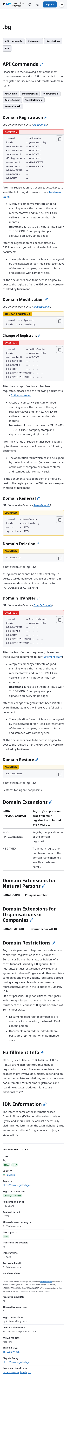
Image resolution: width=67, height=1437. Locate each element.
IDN (7, 48)
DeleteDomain (12, 100)
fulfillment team (21, 395)
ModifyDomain (30, 93)
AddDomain (11, 93)
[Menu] (61, 4)
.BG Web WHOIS (11, 1351)
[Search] (30, 4)
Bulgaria (10, 1174)
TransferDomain (34, 100)
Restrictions (53, 41)
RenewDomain (51, 93)
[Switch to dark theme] (37, 4)
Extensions (34, 41)
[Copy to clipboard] (59, 138)
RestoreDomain (13, 106)
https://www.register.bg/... (17, 1185)
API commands (13, 41)
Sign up (50, 4)
